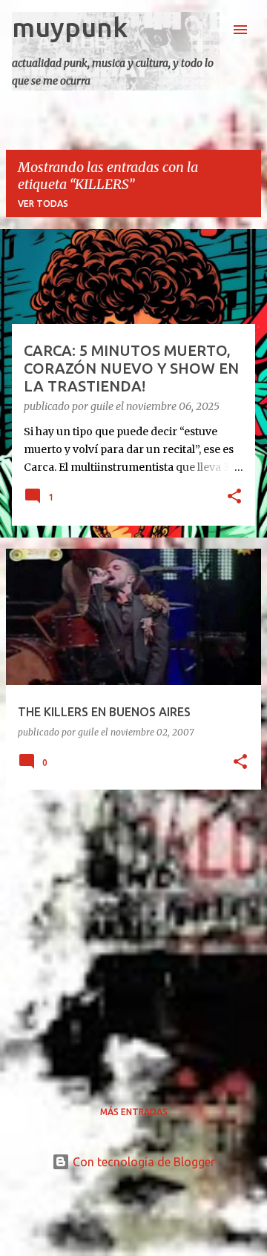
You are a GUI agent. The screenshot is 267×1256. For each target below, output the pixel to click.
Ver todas (43, 203)
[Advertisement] (133, 934)
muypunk (70, 27)
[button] (234, 497)
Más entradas (134, 1112)
